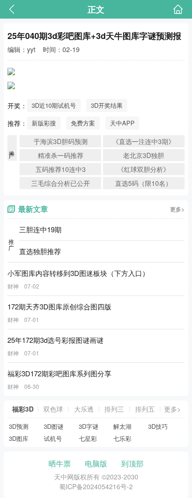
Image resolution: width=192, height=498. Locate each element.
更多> (177, 209)
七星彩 (88, 438)
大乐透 (84, 408)
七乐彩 (122, 438)
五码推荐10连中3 (60, 169)
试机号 (53, 438)
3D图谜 (53, 426)
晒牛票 (59, 463)
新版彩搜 (44, 122)
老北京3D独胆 (143, 155)
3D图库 (18, 438)
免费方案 (83, 122)
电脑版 (96, 463)
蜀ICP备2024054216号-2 (96, 486)
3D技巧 (158, 426)
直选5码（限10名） (143, 183)
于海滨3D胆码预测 (61, 141)
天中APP (122, 122)
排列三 (114, 408)
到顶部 (132, 463)
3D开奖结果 (107, 105)
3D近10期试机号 (54, 105)
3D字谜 (88, 426)
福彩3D (23, 408)
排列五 (145, 408)
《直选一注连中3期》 (143, 141)
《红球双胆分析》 (143, 169)
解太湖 (122, 426)
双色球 (53, 408)
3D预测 (18, 426)
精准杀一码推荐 (60, 155)
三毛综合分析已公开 (60, 183)
